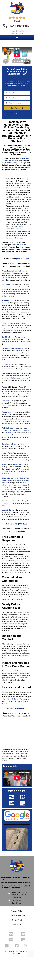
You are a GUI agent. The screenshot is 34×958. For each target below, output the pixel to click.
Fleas (4, 387)
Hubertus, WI (26, 460)
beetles (25, 325)
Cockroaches (7, 364)
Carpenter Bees (21, 348)
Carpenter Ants (7, 348)
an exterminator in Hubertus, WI (17, 588)
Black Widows (16, 464)
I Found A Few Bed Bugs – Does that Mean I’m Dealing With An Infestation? (16, 886)
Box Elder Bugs (7, 337)
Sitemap (17, 924)
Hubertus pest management (21, 435)
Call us (9, 708)
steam (16, 231)
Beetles (4, 323)
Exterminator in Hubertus (10, 339)
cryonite (24, 231)
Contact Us (17, 920)
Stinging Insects (8, 478)
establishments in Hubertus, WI (20, 378)
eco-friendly (19, 226)
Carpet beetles (14, 323)
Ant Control (6, 284)
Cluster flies (9, 432)
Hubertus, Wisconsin (19, 699)
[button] (17, 37)
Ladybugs (5, 401)
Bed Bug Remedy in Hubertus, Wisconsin (16, 133)
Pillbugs (11, 430)
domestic (13, 373)
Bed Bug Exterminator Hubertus (14, 148)
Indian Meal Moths (8, 457)
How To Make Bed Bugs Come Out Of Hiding (16, 882)
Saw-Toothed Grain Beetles (19, 455)
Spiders (4, 464)
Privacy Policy (17, 911)
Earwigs (5, 373)
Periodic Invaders (8, 428)
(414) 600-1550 (22, 259)
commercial (24, 373)
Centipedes (18, 430)
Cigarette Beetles (23, 457)
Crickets (4, 430)
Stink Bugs (6, 501)
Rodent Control (7, 412)
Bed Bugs (5, 300)
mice (6, 423)
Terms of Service (17, 915)
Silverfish (26, 430)
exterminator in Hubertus (22, 391)
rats (28, 421)
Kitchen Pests (7, 453)
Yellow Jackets (20, 478)
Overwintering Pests (9, 444)
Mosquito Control (8, 510)
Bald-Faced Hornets (14, 480)
